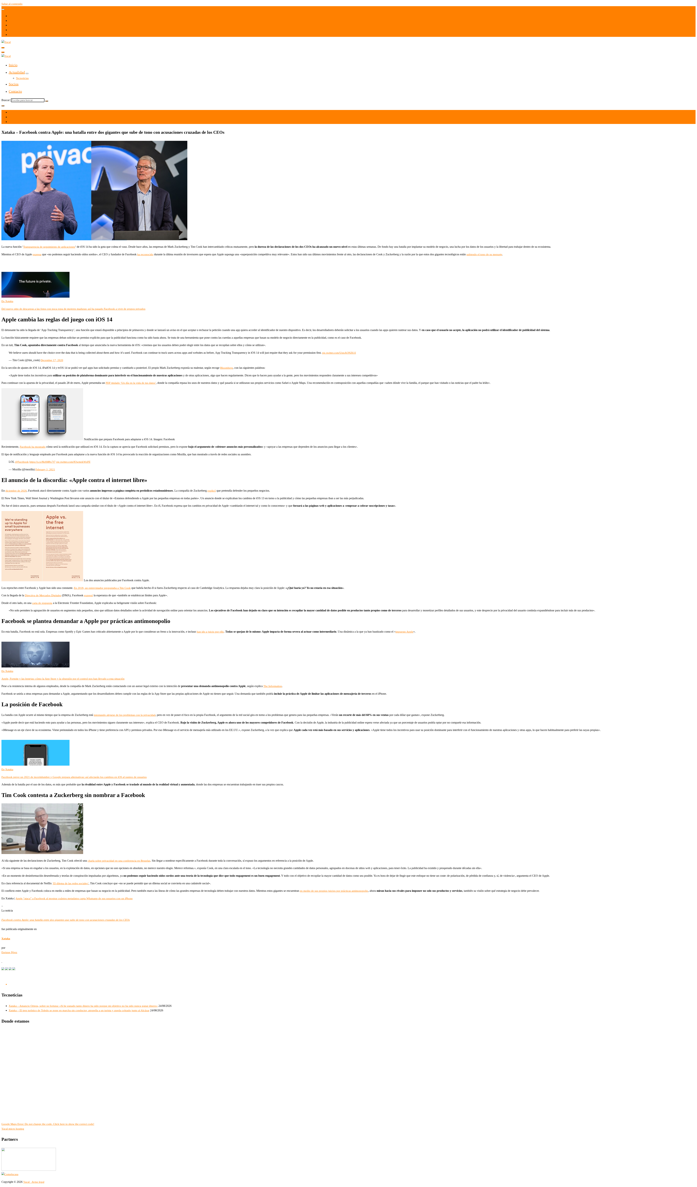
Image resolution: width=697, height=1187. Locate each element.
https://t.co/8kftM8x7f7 (42, 461)
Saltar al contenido (12, 3)
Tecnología (15, 121)
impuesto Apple (404, 631)
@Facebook (22, 461)
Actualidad (17, 72)
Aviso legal (38, 1181)
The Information (272, 686)
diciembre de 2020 (16, 490)
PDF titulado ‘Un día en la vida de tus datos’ (131, 382)
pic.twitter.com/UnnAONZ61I (339, 352)
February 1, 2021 (45, 469)
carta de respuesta (42, 603)
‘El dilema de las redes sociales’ (70, 883)
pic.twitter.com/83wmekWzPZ (73, 461)
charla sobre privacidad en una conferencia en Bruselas (119, 860)
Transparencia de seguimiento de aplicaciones (49, 246)
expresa (37, 254)
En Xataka (7, 301)
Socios (14, 84)
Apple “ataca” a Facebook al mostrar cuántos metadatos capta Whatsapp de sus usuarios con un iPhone (74, 898)
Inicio (13, 65)
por (11, 117)
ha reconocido (145, 254)
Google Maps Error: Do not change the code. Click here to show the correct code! (47, 1124)
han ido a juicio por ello (210, 631)
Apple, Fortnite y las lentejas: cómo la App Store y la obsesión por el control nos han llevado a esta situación (63, 678)
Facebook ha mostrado (33, 446)
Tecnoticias (22, 78)
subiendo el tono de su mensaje (484, 254)
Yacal (26, 1181)
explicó (211, 490)
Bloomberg (226, 367)
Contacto (15, 91)
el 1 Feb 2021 (16, 112)
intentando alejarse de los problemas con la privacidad (124, 715)
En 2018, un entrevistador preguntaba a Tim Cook (102, 588)
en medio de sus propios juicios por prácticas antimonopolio (334, 890)
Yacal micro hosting (12, 1128)
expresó (88, 595)
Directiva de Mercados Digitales (43, 595)
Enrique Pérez (9, 952)
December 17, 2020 (52, 360)
